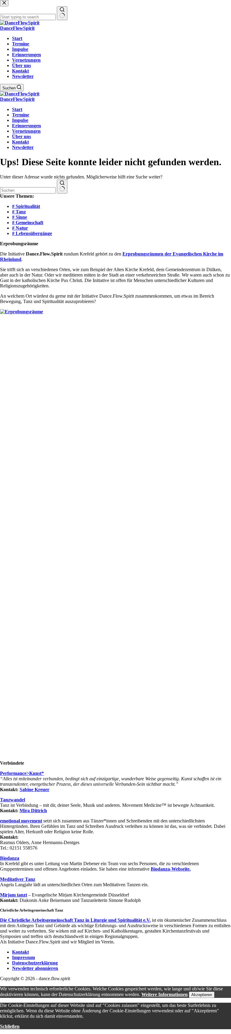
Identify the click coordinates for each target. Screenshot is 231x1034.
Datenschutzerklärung (35, 962)
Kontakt (20, 70)
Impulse (20, 49)
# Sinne (19, 217)
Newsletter (23, 76)
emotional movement (21, 820)
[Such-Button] (62, 186)
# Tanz (19, 211)
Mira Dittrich (33, 810)
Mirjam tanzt (13, 894)
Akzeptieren (201, 994)
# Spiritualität (26, 206)
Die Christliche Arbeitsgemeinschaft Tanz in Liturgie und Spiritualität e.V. (75, 920)
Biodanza (9, 858)
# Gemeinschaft (27, 222)
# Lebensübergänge (32, 233)
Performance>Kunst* (22, 773)
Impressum (23, 957)
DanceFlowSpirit (17, 28)
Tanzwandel (12, 799)
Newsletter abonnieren (35, 968)
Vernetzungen (26, 60)
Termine (20, 43)
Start (17, 38)
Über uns (21, 65)
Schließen (10, 1026)
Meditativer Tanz (17, 879)
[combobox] (28, 190)
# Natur (20, 228)
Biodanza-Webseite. (171, 868)
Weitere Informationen (164, 994)
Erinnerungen (26, 54)
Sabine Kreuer (34, 789)
